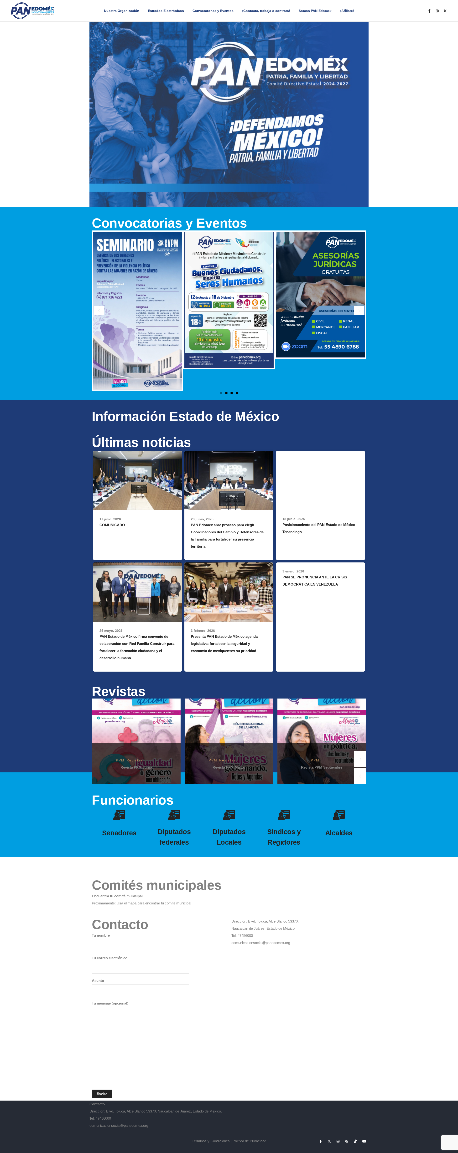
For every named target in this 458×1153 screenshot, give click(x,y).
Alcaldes (339, 833)
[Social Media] (429, 11)
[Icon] (119, 815)
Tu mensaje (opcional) (110, 1003)
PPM (120, 760)
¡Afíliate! (347, 11)
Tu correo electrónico (109, 958)
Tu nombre (101, 935)
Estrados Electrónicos (166, 11)
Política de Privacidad (249, 1141)
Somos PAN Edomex (315, 11)
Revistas (134, 760)
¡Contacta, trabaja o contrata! (266, 11)
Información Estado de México (185, 416)
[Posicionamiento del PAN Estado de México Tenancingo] (320, 480)
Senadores (119, 833)
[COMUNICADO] (137, 480)
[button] (221, 393)
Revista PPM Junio (136, 767)
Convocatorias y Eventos (213, 11)
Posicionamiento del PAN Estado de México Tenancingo (318, 528)
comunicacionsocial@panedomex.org (260, 943)
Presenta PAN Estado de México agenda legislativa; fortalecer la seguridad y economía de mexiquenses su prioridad (224, 643)
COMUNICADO (112, 525)
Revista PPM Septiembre (321, 767)
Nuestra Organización (121, 11)
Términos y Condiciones (211, 1141)
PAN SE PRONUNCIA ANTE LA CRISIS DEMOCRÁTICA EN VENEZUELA (314, 580)
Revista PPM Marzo (229, 767)
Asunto (98, 981)
